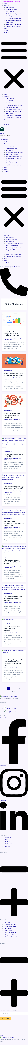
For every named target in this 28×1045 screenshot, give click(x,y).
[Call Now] (2, 131)
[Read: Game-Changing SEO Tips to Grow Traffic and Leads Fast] (14, 360)
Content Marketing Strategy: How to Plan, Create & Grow (14, 487)
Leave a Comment (8, 338)
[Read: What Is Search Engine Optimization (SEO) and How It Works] (14, 549)
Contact (6, 33)
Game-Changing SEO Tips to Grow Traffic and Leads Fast (13, 374)
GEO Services (10, 11)
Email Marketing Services (13, 26)
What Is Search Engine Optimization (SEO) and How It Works (13, 562)
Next (14, 691)
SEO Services (10, 7)
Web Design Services (12, 16)
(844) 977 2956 (5, 135)
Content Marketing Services (14, 14)
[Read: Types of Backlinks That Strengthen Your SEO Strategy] (8, 619)
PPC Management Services (14, 18)
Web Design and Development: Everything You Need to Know (14, 523)
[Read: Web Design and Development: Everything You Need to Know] (14, 512)
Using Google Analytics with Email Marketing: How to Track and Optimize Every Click (13, 662)
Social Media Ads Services (13, 24)
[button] (14, 64)
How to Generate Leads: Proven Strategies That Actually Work (12, 415)
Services (6, 5)
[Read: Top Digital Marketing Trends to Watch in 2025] (14, 442)
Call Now (2, 133)
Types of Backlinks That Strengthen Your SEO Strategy (12, 628)
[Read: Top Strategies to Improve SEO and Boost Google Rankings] (14, 587)
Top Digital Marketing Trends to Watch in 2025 (13, 455)
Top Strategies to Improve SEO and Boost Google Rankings (13, 598)
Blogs (5, 28)
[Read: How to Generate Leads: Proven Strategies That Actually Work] (14, 400)
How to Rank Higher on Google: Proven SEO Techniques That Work (11, 333)
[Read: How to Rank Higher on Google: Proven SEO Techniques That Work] (14, 319)
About (6, 30)
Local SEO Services (11, 9)
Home (5, 3)
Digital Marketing (8, 329)
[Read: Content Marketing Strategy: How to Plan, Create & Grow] (14, 477)
